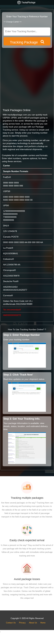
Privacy (22, 623)
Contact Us (11, 623)
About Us (33, 623)
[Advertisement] (27, 78)
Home (42, 623)
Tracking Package (25, 42)
